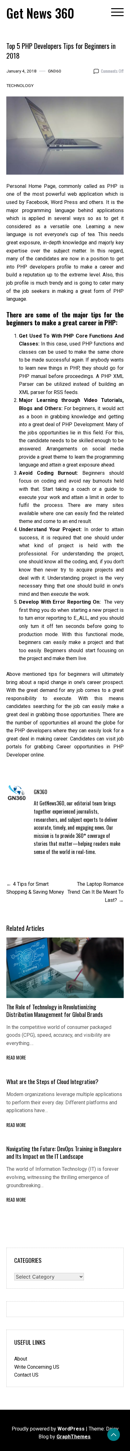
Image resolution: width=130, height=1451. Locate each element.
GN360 (54, 70)
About (20, 1359)
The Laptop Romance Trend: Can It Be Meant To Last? (96, 892)
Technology (19, 85)
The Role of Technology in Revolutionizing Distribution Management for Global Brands (54, 1010)
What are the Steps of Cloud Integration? (52, 1081)
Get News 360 (40, 12)
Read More (16, 1057)
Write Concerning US (36, 1367)
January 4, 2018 (21, 70)
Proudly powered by (48, 1429)
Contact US (26, 1375)
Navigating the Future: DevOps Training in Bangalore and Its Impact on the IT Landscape (63, 1152)
